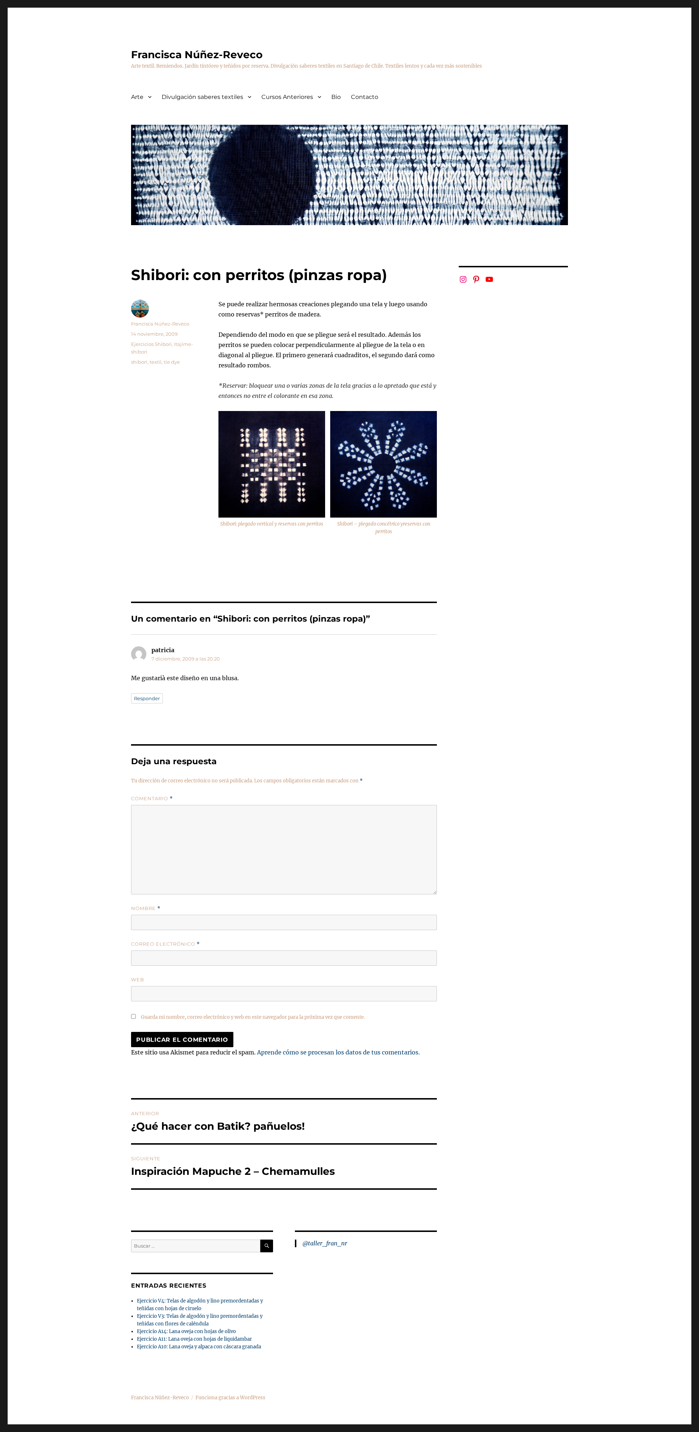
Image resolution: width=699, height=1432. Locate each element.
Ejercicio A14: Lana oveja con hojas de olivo (186, 1331)
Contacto (364, 96)
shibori (139, 362)
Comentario (152, 798)
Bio (336, 96)
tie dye (172, 362)
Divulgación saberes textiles (202, 96)
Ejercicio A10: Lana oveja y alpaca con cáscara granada (199, 1347)
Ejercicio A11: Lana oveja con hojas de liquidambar (194, 1339)
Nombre (146, 908)
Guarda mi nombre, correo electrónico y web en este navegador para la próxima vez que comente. (253, 1017)
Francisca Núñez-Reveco (196, 54)
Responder (147, 698)
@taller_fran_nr (325, 1243)
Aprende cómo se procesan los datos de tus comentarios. (338, 1052)
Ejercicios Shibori (151, 344)
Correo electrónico (165, 944)
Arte (137, 96)
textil (156, 362)
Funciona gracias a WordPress (230, 1398)
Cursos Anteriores (287, 96)
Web (137, 979)
